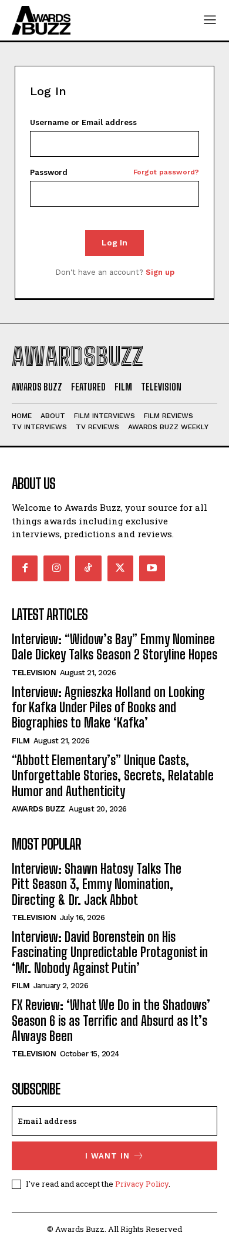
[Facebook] (25, 568)
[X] (120, 568)
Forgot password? (166, 172)
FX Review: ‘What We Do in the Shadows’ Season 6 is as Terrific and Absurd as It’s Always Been (111, 1020)
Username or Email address (83, 122)
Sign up (160, 272)
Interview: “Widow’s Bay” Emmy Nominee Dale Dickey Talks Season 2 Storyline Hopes (114, 646)
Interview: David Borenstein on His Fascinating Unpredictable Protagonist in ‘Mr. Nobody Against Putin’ (110, 952)
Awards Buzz (38, 808)
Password (114, 172)
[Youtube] (152, 568)
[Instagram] (56, 568)
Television (34, 672)
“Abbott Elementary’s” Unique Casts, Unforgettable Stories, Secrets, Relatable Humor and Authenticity (113, 775)
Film (20, 740)
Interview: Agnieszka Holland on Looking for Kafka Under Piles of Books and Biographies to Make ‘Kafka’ (108, 707)
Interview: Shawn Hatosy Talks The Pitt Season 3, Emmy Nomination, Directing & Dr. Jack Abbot (96, 884)
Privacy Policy (142, 1183)
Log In (114, 242)
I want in (107, 1155)
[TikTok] (88, 568)
